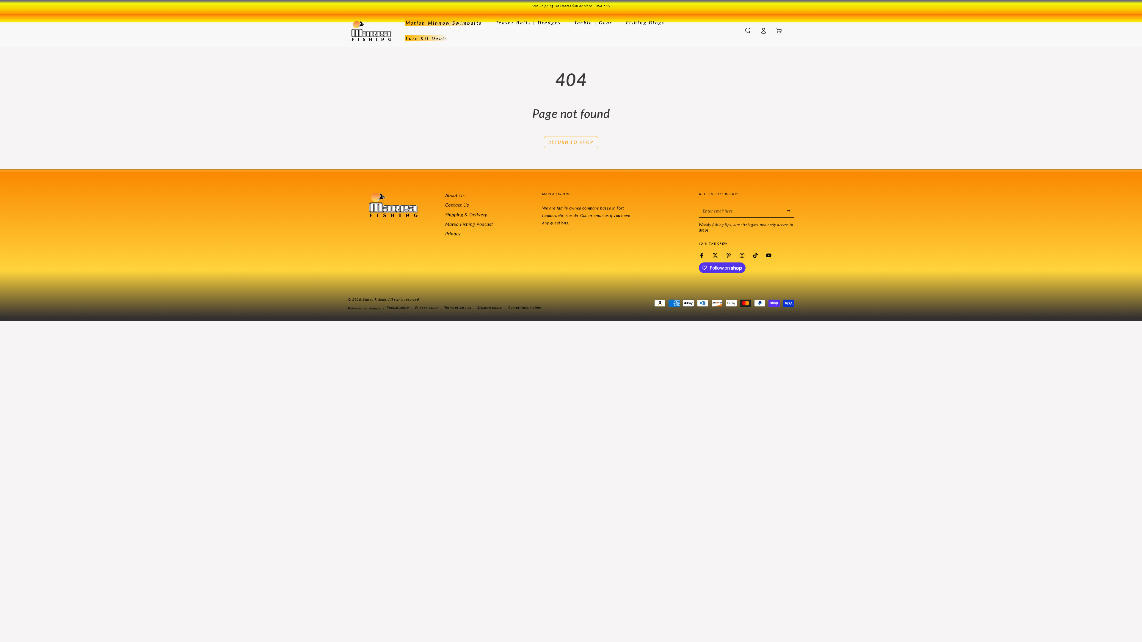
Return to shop (571, 142)
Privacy (453, 233)
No (663, 623)
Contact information (524, 307)
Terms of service (457, 307)
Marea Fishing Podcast (469, 224)
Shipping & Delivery (466, 214)
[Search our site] (748, 30)
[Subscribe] (790, 210)
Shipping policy (489, 307)
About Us (455, 195)
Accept (634, 623)
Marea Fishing (374, 299)
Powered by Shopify (364, 308)
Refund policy (398, 307)
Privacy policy (426, 307)
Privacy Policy (542, 626)
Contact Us (457, 204)
